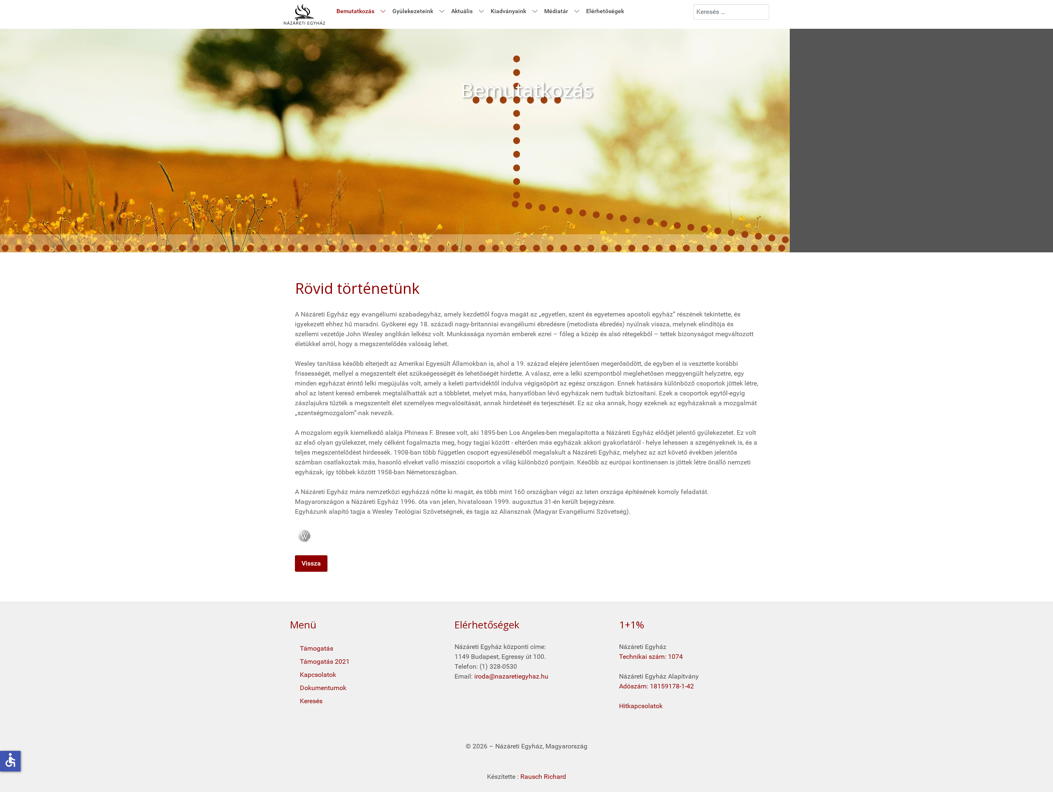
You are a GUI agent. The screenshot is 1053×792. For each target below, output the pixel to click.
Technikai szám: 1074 (651, 656)
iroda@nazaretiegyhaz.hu (511, 676)
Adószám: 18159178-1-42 (656, 686)
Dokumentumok (323, 688)
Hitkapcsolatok (641, 706)
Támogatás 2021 (325, 661)
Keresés (311, 701)
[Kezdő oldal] (304, 14)
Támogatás (316, 648)
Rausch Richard (543, 776)
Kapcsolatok (318, 675)
